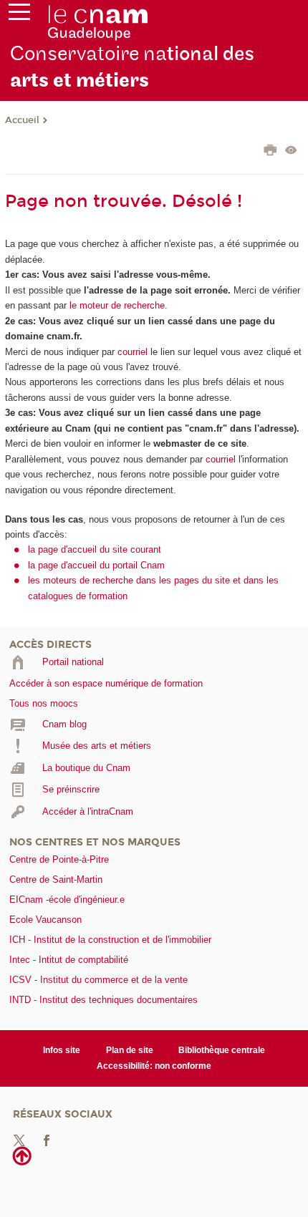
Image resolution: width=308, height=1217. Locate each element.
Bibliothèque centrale (221, 1050)
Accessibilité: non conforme (154, 1066)
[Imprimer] (270, 152)
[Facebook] (46, 1140)
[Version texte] (291, 151)
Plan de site (129, 1050)
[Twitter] (19, 1140)
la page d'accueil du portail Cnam (96, 565)
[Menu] (19, 15)
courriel (132, 351)
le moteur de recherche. (117, 305)
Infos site (61, 1050)
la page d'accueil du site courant (94, 549)
